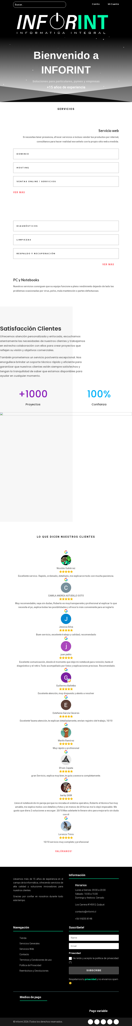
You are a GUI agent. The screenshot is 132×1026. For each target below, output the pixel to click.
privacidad (90, 979)
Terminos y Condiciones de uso (35, 960)
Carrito (96, 4)
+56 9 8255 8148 (83, 918)
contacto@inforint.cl (85, 911)
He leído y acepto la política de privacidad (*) (93, 960)
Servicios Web (26, 949)
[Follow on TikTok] (109, 1021)
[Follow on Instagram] (103, 1021)
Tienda (22, 938)
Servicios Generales (29, 943)
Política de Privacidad (30, 965)
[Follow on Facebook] (90, 1021)
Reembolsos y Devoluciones (33, 970)
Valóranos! (63, 851)
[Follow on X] (96, 1021)
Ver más (19, 192)
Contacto (24, 954)
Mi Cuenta (113, 4)
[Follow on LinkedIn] (116, 1021)
